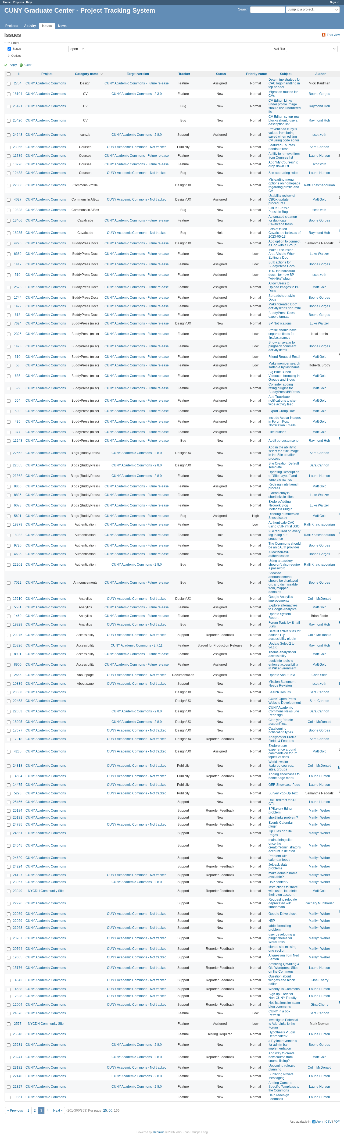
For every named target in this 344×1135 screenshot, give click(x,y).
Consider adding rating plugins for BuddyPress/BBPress (284, 388)
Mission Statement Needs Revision (281, 683)
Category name (87, 74)
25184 (17, 810)
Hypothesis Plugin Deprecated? (281, 1034)
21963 (17, 928)
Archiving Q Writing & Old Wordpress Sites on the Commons (283, 967)
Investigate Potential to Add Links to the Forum (283, 1023)
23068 (17, 692)
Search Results (279, 692)
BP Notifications (280, 323)
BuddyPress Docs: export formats (281, 315)
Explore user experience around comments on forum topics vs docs (282, 751)
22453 (17, 701)
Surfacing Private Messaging (280, 1076)
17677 (17, 730)
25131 (17, 817)
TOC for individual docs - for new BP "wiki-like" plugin (281, 274)
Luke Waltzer (319, 254)
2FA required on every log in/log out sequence (284, 535)
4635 (18, 554)
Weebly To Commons (284, 989)
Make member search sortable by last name (284, 365)
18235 (17, 233)
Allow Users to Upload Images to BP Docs (283, 287)
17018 (17, 739)
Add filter (279, 48)
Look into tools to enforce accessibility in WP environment (283, 664)
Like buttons (277, 432)
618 (17, 315)
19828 (17, 210)
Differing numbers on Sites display (283, 516)
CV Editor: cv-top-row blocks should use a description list (283, 120)
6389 (18, 254)
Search (243, 9)
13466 (17, 220)
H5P (271, 921)
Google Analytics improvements (280, 598)
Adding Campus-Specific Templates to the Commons (283, 1086)
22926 (17, 903)
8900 (18, 664)
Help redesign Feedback (278, 1097)
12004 (17, 1004)
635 (17, 376)
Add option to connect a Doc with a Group (284, 243)
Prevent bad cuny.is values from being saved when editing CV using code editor (283, 134)
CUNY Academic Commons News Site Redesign (283, 711)
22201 (17, 564)
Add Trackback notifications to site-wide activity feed (282, 400)
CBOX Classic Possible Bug (278, 210)
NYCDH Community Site (46, 891)
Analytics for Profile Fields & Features (282, 739)
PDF (337, 1121)
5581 (18, 607)
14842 (17, 980)
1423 (18, 346)
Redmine (158, 1132)
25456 (17, 802)
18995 (17, 722)
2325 (18, 334)
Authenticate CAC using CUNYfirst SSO (283, 524)
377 (17, 432)
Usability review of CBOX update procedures (281, 199)
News (62, 26)
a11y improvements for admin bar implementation (282, 1044)
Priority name (256, 74)
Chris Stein (319, 675)
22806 (17, 185)
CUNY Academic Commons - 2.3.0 (137, 94)
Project (46, 74)
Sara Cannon (319, 147)
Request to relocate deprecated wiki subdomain (282, 903)
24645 (17, 845)
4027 (18, 199)
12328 (17, 996)
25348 (17, 1034)
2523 (18, 287)
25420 (17, 120)
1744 (18, 297)
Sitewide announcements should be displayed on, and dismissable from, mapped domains (283, 582)
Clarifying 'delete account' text (280, 722)
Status (16, 48)
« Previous (15, 1110)
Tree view (333, 34)
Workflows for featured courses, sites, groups (281, 765)
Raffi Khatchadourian (319, 185)
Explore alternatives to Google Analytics (283, 607)
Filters (15, 42)
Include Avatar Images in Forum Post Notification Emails (284, 421)
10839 (17, 684)
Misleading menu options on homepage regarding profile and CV (284, 185)
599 (17, 388)
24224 (17, 866)
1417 (18, 264)
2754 (18, 83)
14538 (17, 989)
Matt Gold (320, 199)
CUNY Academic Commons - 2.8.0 (137, 135)
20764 (17, 949)
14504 (17, 776)
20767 (17, 938)
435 (17, 421)
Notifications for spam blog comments (284, 1004)
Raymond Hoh (319, 106)
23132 (17, 1067)
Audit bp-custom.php (283, 440)
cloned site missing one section (282, 948)
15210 (17, 599)
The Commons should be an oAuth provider (284, 545)
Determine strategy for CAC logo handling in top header (284, 83)
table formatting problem (279, 927)
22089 (17, 914)
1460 (18, 616)
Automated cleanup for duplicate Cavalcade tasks (282, 220)
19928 (17, 624)
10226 (17, 164)
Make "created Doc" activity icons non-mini (284, 306)
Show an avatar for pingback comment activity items (282, 346)
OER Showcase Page (284, 785)
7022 (18, 582)
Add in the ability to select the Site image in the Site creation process (283, 453)
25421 (17, 106)
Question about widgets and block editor (281, 980)
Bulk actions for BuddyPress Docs (281, 264)
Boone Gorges (319, 94)
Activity (30, 26)
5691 (18, 516)
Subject (286, 74)
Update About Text (281, 675)
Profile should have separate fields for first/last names (282, 334)
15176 (17, 968)
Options (16, 55)
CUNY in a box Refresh (279, 1013)
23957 (17, 882)
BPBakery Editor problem (280, 810)
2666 (18, 675)
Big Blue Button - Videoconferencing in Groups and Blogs (284, 375)
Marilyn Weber (319, 810)
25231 (17, 1045)
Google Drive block (282, 914)
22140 (17, 1076)
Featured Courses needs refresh (281, 147)
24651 (17, 833)
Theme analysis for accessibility (282, 654)
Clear (27, 64)
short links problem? (283, 817)
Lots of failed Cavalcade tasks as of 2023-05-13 (284, 232)
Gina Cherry (319, 980)
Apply (13, 64)
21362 (17, 476)
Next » (58, 1110)
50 (110, 1110)
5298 (18, 793)
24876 (17, 1013)
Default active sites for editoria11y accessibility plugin (284, 635)
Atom (319, 1121)
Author (320, 74)
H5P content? (278, 882)
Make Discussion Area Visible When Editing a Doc (282, 253)
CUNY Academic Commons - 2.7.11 (137, 645)
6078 (18, 505)
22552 (17, 453)
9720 (18, 545)
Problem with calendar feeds (279, 858)
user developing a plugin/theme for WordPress (281, 938)
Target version (138, 74)
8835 (18, 495)
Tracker (184, 74)
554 (17, 400)
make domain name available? (283, 875)
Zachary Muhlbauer (319, 903)
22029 (17, 921)
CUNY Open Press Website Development (284, 701)
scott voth (319, 135)
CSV (328, 1121)
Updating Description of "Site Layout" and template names (283, 475)
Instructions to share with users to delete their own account (283, 891)
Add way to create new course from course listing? (281, 1057)
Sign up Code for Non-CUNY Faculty (282, 996)
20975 (17, 635)
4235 (18, 751)
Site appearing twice (283, 173)
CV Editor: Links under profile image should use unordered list (284, 106)
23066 (17, 147)
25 (105, 1110)
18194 (17, 94)
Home (7, 2)
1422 (18, 306)
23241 (17, 1057)
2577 (18, 1024)
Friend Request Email (284, 357)
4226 (18, 243)
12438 (17, 173)
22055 (17, 465)
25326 (17, 645)
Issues (47, 26)
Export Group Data (282, 411)
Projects (18, 2)
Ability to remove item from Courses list (284, 155)
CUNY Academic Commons (46, 83)
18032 (17, 535)
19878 (17, 524)
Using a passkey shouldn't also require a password (284, 564)
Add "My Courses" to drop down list (283, 164)
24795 (17, 824)
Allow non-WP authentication (278, 554)
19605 (17, 957)
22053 (17, 711)
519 (17, 275)
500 (17, 411)
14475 (17, 785)
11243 (17, 440)
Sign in (334, 2)
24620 (17, 858)
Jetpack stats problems (277, 866)
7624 (18, 323)
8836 (18, 486)
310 (17, 357)
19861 (17, 1097)
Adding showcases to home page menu (284, 776)
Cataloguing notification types (280, 730)
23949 (17, 891)
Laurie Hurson (319, 156)
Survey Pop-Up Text (283, 793)
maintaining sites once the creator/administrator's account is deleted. (284, 845)
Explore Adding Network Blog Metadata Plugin (280, 505)
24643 (17, 135)
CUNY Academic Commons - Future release (137, 83)
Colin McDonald (319, 599)
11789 (17, 156)
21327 (17, 1086)
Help (29, 2)
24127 (17, 875)
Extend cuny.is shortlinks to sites (280, 495)
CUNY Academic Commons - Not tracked (137, 147)
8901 (18, 654)
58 (18, 365)
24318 (17, 766)
